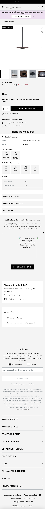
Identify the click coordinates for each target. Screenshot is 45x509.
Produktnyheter (12, 485)
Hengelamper (9, 22)
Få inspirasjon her (21, 267)
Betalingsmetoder (13, 448)
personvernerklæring (22, 409)
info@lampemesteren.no (17, 299)
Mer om (6, 478)
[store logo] (14, 7)
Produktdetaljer (11, 196)
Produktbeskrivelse (12, 203)
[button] (4, 74)
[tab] (22, 419)
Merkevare (8, 210)
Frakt (5, 463)
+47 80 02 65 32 (14, 295)
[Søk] (38, 7)
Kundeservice (10, 419)
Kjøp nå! (22, 13)
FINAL (21, 16)
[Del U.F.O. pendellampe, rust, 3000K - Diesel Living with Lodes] (41, 31)
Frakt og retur (11, 434)
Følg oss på (9, 456)
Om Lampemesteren (13, 471)
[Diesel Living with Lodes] (13, 94)
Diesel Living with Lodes (31, 140)
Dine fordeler (10, 441)
